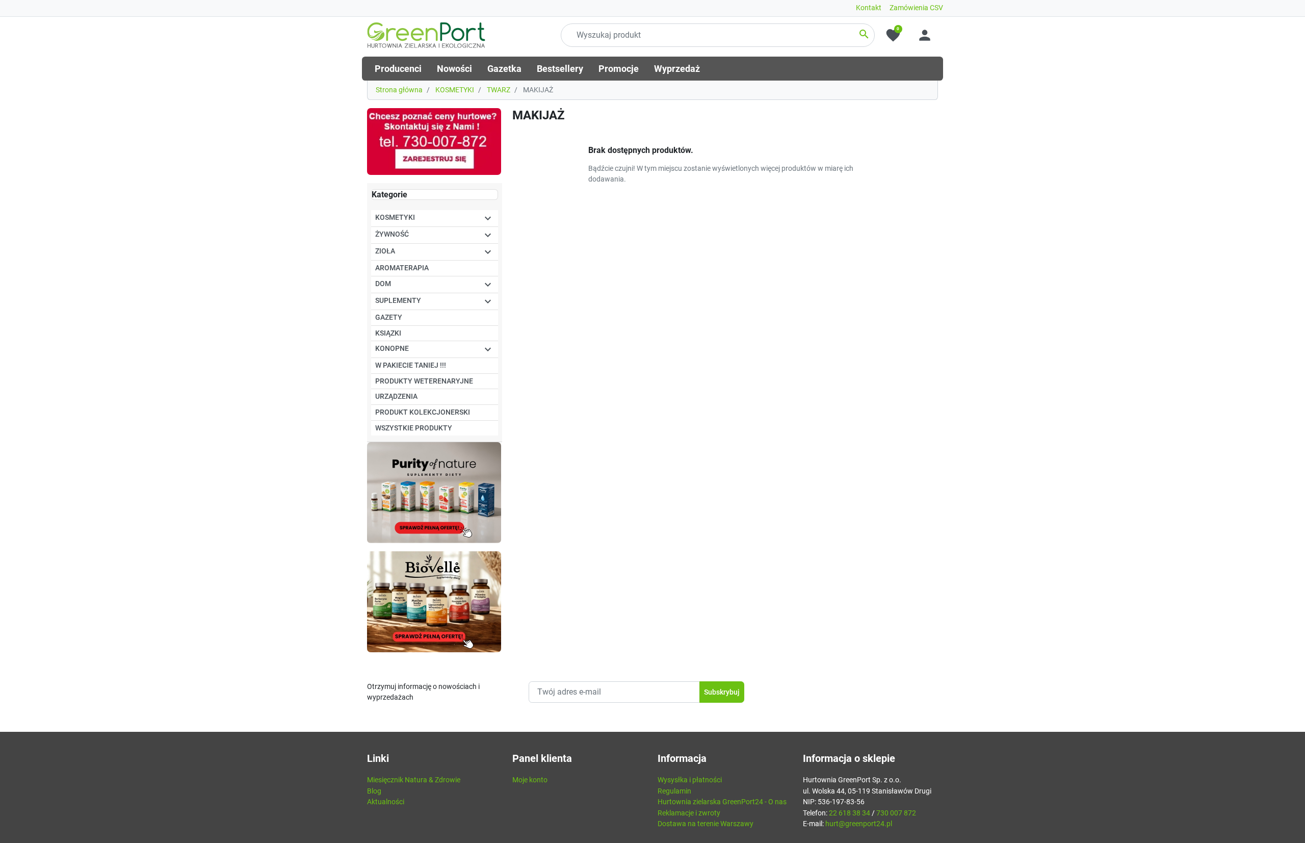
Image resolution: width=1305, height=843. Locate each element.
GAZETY (388, 317)
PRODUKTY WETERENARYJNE (424, 381)
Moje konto (529, 780)
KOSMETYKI (454, 90)
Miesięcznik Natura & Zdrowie (413, 780)
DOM (383, 283)
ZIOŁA (385, 251)
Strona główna (399, 90)
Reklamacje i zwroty (689, 813)
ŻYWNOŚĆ (392, 234)
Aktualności (385, 802)
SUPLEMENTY (398, 300)
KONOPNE (392, 348)
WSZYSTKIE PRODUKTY (413, 428)
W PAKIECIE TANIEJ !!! (410, 365)
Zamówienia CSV (916, 8)
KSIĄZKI (388, 333)
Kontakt (868, 8)
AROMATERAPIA (402, 268)
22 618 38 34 (849, 813)
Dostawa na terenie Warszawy (705, 824)
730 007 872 (896, 813)
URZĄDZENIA (396, 396)
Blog (374, 791)
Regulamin (674, 791)
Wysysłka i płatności (690, 780)
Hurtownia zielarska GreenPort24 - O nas (722, 802)
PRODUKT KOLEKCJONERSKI (422, 412)
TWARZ (498, 90)
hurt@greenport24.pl (858, 824)
